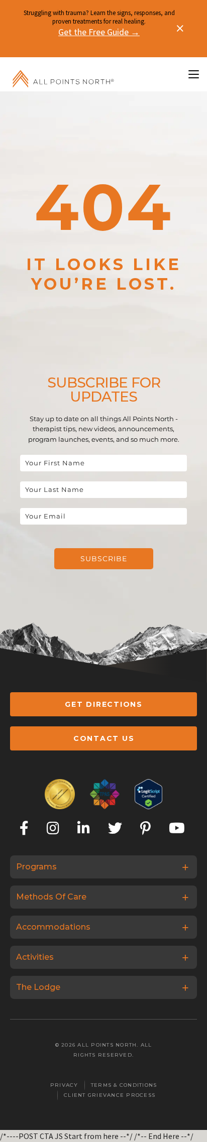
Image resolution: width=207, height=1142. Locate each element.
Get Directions (104, 704)
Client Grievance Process (109, 1095)
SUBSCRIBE (103, 558)
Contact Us (104, 738)
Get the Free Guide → (99, 32)
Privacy (64, 1085)
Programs (36, 866)
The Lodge (38, 987)
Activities (35, 957)
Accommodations (53, 927)
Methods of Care (51, 897)
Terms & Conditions (124, 1085)
